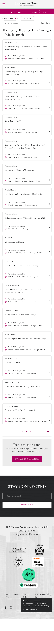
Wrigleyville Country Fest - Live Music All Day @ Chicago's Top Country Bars (25, 146)
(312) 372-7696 (27, 530)
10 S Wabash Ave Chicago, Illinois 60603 (27, 527)
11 (38, 431)
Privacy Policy (25, 596)
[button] (27, 459)
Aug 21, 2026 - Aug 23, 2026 (16, 56)
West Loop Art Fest (14, 121)
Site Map (36, 596)
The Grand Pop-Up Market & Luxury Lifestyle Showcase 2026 (27, 48)
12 (41, 431)
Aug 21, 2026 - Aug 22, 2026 (16, 81)
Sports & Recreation (12, 286)
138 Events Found (10, 23)
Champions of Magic (14, 242)
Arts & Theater (10, 67)
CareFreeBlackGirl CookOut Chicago (22, 266)
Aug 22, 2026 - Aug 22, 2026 (16, 106)
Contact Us (7, 596)
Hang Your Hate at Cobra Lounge (21, 315)
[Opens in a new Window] (17, 550)
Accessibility (45, 594)
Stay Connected (27, 487)
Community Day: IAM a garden (20, 170)
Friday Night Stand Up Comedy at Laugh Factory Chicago (24, 73)
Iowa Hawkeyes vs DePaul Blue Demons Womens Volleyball (23, 291)
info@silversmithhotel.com (27, 534)
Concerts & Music (11, 311)
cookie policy (43, 606)
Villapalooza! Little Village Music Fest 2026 (25, 218)
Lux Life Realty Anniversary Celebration (24, 194)
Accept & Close (30, 609)
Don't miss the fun (27, 445)
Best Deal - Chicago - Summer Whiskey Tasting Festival (23, 98)
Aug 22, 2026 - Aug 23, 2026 (16, 129)
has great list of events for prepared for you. (27, 450)
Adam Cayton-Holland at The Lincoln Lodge (25, 338)
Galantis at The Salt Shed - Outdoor (21, 410)
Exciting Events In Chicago (27, 32)
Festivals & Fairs (11, 43)
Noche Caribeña (12, 362)
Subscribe (27, 505)
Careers (16, 594)
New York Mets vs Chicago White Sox (23, 386)
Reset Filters (46, 23)
